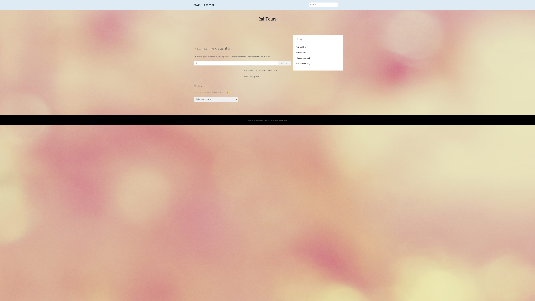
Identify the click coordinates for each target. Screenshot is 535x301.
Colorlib (265, 121)
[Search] (339, 5)
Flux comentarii (303, 58)
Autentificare (302, 47)
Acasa (197, 5)
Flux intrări (301, 52)
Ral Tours (267, 19)
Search (284, 63)
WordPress (283, 121)
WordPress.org (303, 63)
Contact (209, 5)
